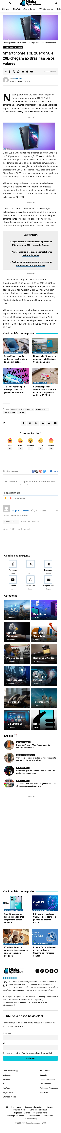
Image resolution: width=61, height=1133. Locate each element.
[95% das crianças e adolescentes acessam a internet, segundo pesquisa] (16, 937)
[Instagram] (48, 567)
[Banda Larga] (44, 610)
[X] (30, 567)
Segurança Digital (15, 680)
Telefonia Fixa (13, 702)
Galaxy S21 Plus (24, 111)
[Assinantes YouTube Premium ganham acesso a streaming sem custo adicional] (9, 783)
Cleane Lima (17, 78)
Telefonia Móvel (40, 383)
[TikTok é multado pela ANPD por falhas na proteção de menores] (16, 376)
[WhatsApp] (30, 582)
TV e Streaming (14, 724)
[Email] (31, 71)
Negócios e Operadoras (43, 352)
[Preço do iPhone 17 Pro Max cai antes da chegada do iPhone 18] (9, 745)
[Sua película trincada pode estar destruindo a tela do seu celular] (16, 346)
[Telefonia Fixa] (17, 698)
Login (55, 471)
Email (5, 1043)
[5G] (17, 610)
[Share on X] (14, 71)
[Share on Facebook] (9, 71)
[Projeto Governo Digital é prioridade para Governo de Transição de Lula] (45, 937)
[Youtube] (12, 582)
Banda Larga (39, 614)
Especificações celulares (22, 409)
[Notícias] (44, 720)
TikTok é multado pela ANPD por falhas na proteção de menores (14, 389)
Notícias (37, 724)
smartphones (42, 409)
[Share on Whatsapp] (18, 71)
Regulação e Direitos (13, 383)
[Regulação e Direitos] (44, 654)
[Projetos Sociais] (17, 654)
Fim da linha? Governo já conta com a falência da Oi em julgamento (44, 359)
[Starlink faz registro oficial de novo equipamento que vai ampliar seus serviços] (9, 758)
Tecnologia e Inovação (13, 47)
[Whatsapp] (37, 971)
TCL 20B (21, 412)
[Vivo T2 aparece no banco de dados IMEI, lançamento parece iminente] (16, 903)
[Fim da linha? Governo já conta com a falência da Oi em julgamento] (45, 346)
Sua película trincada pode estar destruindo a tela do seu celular (15, 359)
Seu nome (7, 1033)
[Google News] (48, 582)
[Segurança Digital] (17, 676)
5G (7, 614)
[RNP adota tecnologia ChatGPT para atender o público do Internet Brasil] (45, 903)
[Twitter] (51, 971)
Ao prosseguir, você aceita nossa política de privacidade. (30, 1053)
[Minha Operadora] (30, 3)
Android (26, 186)
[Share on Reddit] (27, 71)
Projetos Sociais (14, 658)
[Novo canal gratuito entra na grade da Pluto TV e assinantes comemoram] (9, 771)
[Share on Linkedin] (23, 71)
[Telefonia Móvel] (44, 698)
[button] (5, 3)
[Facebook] (12, 567)
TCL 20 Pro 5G (9, 412)
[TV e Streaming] (17, 720)
